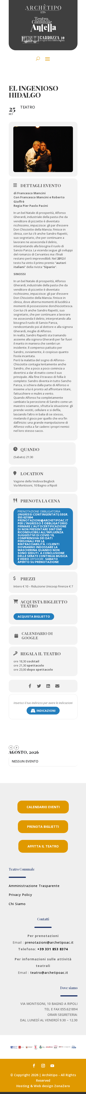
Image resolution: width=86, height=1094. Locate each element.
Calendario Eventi (43, 807)
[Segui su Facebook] (34, 1065)
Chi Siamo (17, 904)
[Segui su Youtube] (52, 1065)
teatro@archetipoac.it (49, 972)
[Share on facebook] (30, 686)
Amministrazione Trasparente (34, 886)
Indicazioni (45, 711)
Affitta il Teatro (43, 846)
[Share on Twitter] (39, 686)
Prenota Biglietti (43, 826)
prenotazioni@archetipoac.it (49, 942)
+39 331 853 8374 (52, 949)
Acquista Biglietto (34, 616)
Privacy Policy (20, 894)
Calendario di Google (37, 636)
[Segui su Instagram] (43, 1065)
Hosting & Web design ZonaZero (43, 1086)
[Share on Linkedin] (48, 686)
